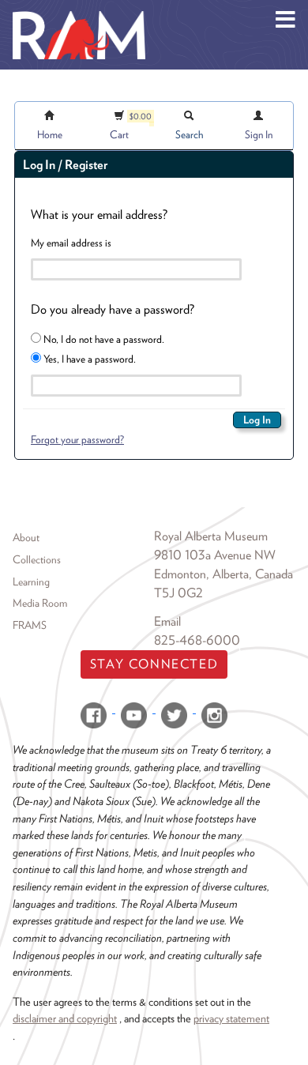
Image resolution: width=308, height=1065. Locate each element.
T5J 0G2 (178, 592)
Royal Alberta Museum (211, 536)
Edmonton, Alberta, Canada (223, 573)
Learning (31, 581)
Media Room (40, 602)
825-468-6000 (197, 640)
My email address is (71, 242)
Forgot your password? (77, 439)
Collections (37, 559)
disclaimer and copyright (65, 1018)
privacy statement (231, 1018)
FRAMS (30, 625)
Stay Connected (154, 664)
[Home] (79, 11)
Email (167, 621)
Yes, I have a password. (88, 358)
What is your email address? (99, 214)
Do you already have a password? (112, 309)
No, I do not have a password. (102, 339)
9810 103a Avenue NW (215, 555)
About (26, 537)
